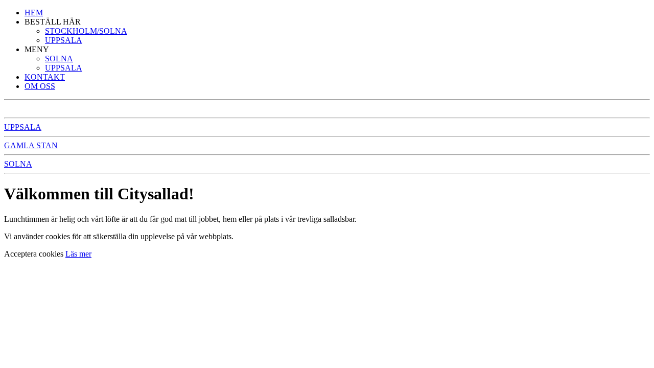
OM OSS (40, 86)
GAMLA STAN (31, 145)
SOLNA (59, 58)
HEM (34, 12)
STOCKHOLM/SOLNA (86, 31)
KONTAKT (45, 77)
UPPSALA (63, 40)
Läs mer (78, 253)
